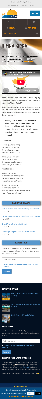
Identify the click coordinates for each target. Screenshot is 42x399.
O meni (13, 2)
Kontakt (32, 6)
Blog (29, 2)
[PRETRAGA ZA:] (21, 34)
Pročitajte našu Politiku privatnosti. (21, 396)
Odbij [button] (38, 393)
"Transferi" (26, 367)
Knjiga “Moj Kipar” (22, 2)
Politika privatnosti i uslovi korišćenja (18, 6)
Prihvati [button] (30, 393)
